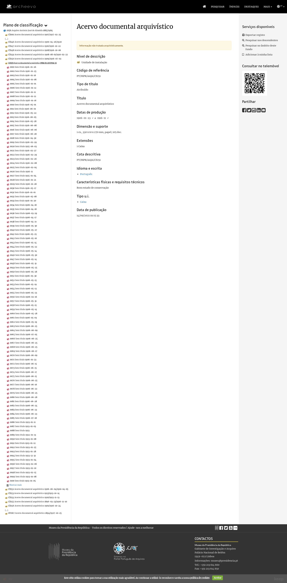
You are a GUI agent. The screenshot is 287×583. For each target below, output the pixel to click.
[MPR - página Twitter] (226, 527)
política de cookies (200, 577)
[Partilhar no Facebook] (244, 110)
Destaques (251, 6)
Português (86, 174)
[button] (268, 6)
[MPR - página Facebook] (221, 527)
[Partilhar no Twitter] (249, 110)
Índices (234, 6)
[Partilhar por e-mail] (263, 110)
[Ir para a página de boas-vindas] (204, 6)
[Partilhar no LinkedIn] (259, 110)
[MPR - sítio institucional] (217, 527)
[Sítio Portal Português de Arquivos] (129, 551)
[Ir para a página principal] (19, 6)
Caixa (83, 201)
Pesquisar (217, 6)
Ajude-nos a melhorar (141, 527)
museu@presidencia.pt (224, 560)
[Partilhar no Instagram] (254, 110)
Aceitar (217, 577)
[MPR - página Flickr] (235, 527)
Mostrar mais (15, 485)
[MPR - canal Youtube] (231, 527)
